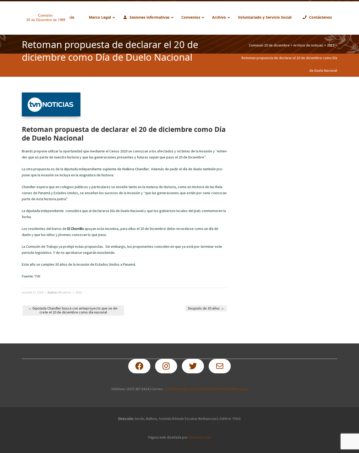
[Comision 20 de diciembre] (46, 17)
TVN (37, 276)
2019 (330, 45)
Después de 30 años (206, 308)
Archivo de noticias (308, 45)
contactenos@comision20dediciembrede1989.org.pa (206, 389)
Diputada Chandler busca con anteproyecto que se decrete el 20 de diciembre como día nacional (73, 310)
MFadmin (64, 292)
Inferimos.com (199, 437)
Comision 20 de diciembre (269, 45)
